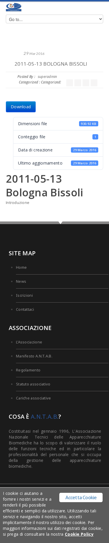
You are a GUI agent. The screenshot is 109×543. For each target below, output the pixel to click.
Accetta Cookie (81, 497)
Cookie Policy (79, 534)
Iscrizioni (24, 295)
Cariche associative (33, 398)
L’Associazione (29, 342)
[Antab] (14, 7)
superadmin (47, 76)
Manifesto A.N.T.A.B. (34, 356)
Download (21, 106)
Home (21, 267)
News (21, 281)
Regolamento (28, 370)
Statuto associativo (33, 384)
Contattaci (25, 309)
